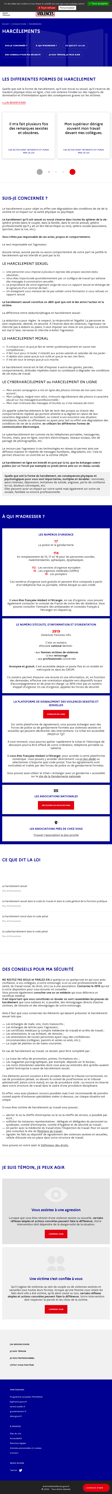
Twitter (13, 1470)
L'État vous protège (22, 1365)
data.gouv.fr (16, 1416)
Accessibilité (16, 1438)
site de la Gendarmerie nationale (60, 776)
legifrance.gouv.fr (18, 1401)
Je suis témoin (18, 1351)
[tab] (56, 888)
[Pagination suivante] (72, 172)
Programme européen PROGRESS (26, 1396)
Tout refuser (47, 7)
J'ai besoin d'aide (19, 24)
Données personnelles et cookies (26, 1448)
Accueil (5, 24)
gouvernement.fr (18, 1411)
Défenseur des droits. (55, 1145)
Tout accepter (99, 3)
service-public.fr (17, 1406)
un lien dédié (87, 759)
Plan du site (15, 1433)
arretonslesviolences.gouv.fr (56, 1486)
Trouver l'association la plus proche (56, 835)
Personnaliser (67, 7)
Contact (14, 1453)
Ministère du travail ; (50, 1131)
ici (70, 610)
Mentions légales (18, 1443)
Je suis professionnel (22, 1358)
